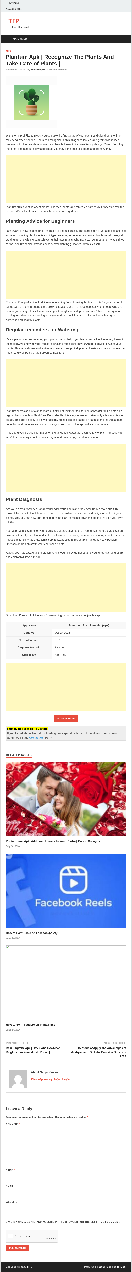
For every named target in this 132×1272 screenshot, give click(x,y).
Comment (13, 1124)
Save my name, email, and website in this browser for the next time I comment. (63, 1222)
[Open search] (122, 39)
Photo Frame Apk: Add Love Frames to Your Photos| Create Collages (53, 841)
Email (11, 1186)
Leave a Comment (57, 69)
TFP (13, 21)
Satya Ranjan (38, 69)
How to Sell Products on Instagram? (30, 1024)
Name (10, 1170)
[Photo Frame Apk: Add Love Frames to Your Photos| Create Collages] (66, 800)
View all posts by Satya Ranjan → (52, 1079)
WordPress (105, 1266)
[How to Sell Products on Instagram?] (66, 983)
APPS (8, 51)
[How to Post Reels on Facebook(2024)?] (66, 892)
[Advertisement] (66, 179)
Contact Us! (37, 737)
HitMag (121, 1266)
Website (11, 1202)
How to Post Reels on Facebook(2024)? (32, 933)
